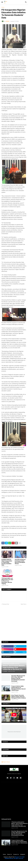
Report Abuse (6, 762)
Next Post (23, 604)
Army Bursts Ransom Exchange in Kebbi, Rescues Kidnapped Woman (20, 561)
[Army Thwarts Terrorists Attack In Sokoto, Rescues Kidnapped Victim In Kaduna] (5, 697)
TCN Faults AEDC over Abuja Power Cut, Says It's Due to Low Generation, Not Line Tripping (7, 581)
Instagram (22, 854)
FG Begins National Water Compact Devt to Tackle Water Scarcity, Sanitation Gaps (6, 562)
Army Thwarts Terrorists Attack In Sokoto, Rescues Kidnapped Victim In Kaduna (18, 697)
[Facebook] (2, 543)
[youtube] (20, 649)
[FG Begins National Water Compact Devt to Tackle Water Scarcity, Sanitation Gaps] (7, 554)
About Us (9, 854)
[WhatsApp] (9, 543)
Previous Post (5, 604)
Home (2, 7)
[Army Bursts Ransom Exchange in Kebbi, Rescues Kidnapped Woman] (21, 554)
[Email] (16, 543)
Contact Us (16, 854)
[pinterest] (20, 778)
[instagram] (7, 649)
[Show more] (19, 543)
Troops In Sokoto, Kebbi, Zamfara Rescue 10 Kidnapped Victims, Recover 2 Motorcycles (18, 688)
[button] (2, 2)
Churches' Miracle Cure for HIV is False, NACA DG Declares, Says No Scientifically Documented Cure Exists (18, 678)
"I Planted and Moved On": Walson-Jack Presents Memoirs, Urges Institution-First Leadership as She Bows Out (19, 824)
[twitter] (20, 646)
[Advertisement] (14, 621)
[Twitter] (6, 543)
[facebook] (7, 646)
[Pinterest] (13, 543)
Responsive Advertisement (14, 731)
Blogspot (17, 857)
